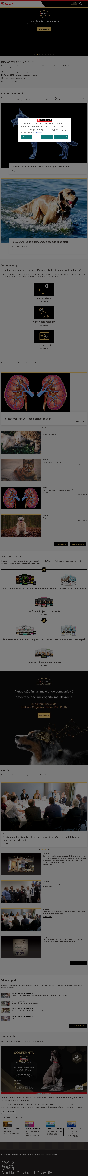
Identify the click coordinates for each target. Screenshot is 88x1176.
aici (39, 130)
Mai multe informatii (37, 132)
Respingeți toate (47, 136)
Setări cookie (26, 136)
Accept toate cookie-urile (61, 136)
